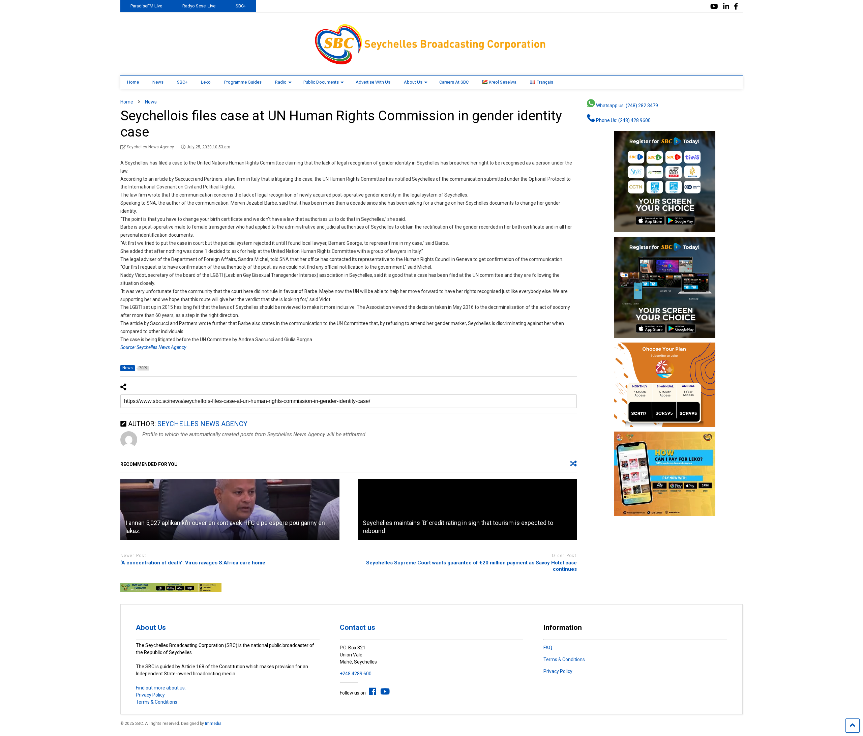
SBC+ (241, 5)
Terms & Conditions (156, 702)
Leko (206, 82)
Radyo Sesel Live (198, 5)
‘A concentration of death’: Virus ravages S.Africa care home (192, 563)
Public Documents (321, 82)
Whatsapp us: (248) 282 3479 (626, 105)
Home (133, 82)
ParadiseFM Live (146, 5)
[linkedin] (726, 6)
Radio (281, 82)
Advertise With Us (373, 82)
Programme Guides (243, 82)
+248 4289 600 (355, 673)
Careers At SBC (454, 82)
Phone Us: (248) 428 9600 (623, 120)
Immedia (213, 723)
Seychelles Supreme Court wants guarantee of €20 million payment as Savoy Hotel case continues (471, 566)
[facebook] (736, 6)
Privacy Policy (150, 695)
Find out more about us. (161, 687)
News (157, 82)
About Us (413, 82)
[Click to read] (229, 509)
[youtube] (714, 6)
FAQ (547, 647)
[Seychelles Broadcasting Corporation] (431, 63)
